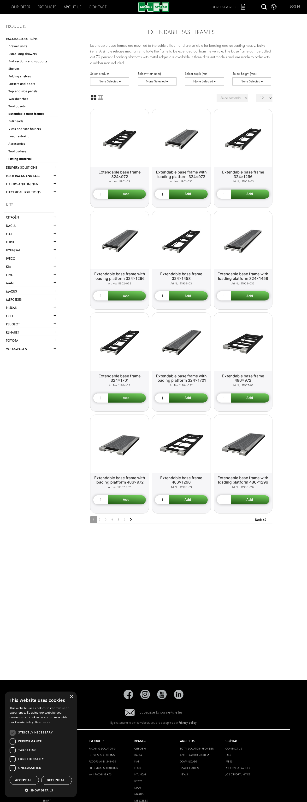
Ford (137, 768)
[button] (41, 790)
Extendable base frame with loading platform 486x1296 (243, 480)
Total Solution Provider (197, 748)
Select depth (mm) (196, 74)
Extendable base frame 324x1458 (181, 276)
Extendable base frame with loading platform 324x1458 (243, 276)
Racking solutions (102, 748)
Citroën (140, 748)
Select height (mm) (244, 74)
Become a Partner (237, 768)
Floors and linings (102, 761)
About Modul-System (194, 755)
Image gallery (189, 768)
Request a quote (226, 7)
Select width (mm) (149, 74)
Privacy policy (188, 723)
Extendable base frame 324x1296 (243, 174)
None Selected (109, 81)
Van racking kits (100, 774)
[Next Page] (131, 519)
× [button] (71, 696)
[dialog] (41, 744)
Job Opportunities (237, 774)
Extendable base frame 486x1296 (181, 480)
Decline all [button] (56, 780)
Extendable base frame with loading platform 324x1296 (119, 276)
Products (46, 7)
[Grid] (93, 97)
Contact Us (233, 748)
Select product (99, 74)
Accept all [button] (24, 780)
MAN (137, 787)
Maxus (138, 794)
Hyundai (140, 774)
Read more (43, 722)
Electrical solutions (103, 768)
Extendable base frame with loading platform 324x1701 (181, 378)
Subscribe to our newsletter (160, 712)
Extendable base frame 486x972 (243, 378)
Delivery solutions (102, 755)
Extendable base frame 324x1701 (120, 378)
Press (228, 761)
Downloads (188, 761)
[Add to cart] (127, 194)
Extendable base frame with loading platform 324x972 (181, 174)
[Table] (100, 97)
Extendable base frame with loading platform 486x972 (119, 480)
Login (295, 7)
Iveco (138, 781)
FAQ (228, 755)
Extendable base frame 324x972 (120, 174)
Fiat (136, 761)
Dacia (138, 755)
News (184, 774)
